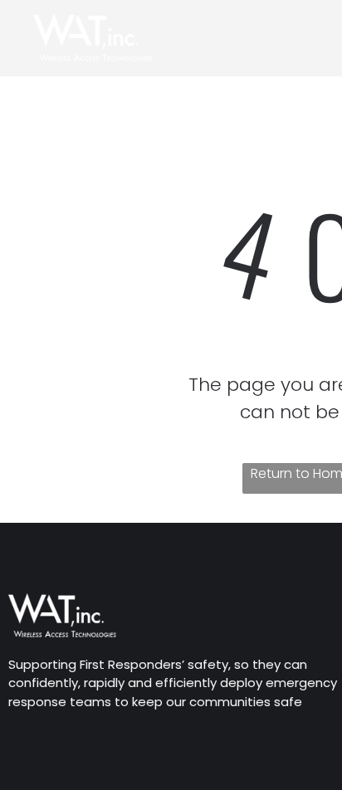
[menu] (317, 25)
